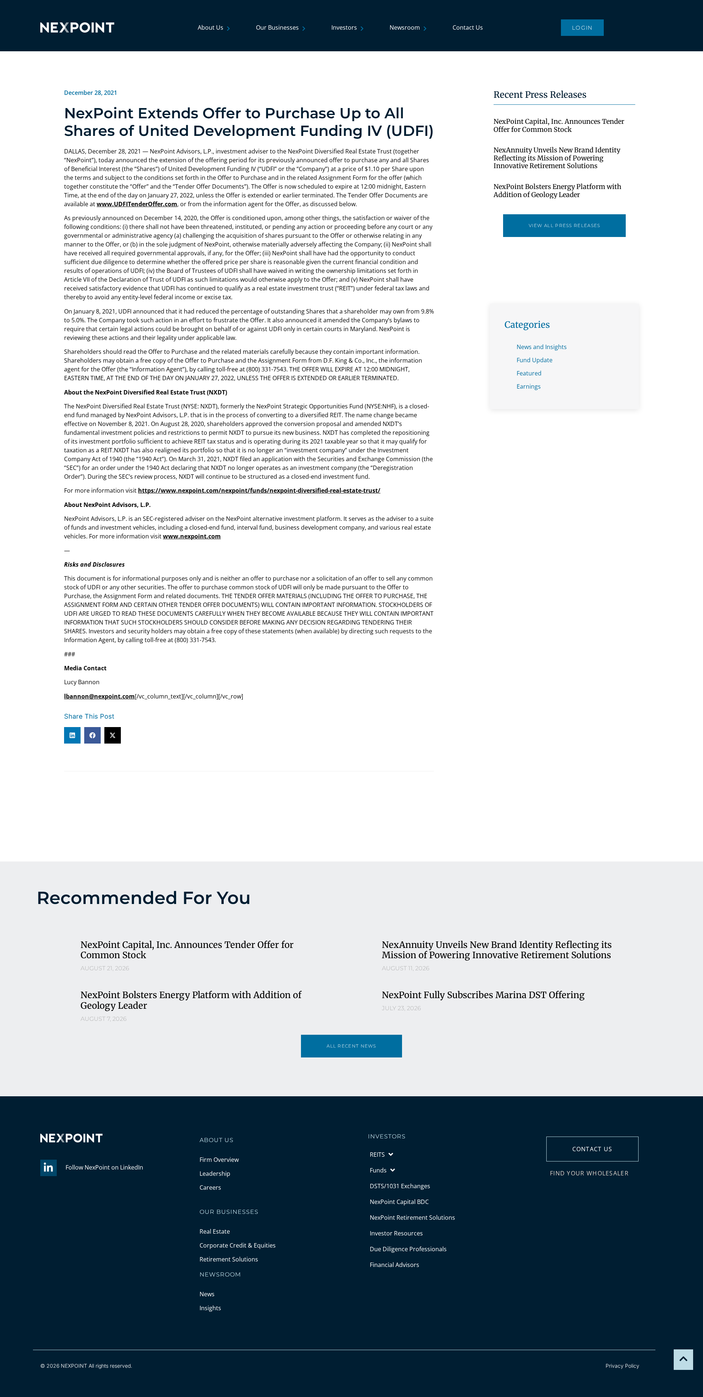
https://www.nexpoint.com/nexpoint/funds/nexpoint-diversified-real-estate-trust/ (259, 490)
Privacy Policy (622, 1366)
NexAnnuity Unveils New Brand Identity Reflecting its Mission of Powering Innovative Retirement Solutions (557, 158)
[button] (72, 735)
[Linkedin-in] (48, 1168)
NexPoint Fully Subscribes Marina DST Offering (483, 995)
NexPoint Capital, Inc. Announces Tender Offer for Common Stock (559, 125)
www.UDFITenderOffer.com (137, 204)
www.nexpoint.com (192, 536)
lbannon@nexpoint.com (99, 696)
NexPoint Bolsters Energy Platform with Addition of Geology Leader (557, 190)
